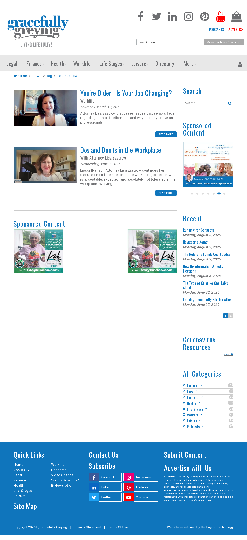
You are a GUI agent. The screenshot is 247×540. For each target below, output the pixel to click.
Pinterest (143, 487)
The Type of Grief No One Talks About (205, 285)
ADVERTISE (235, 29)
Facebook (108, 477)
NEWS (37, 76)
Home (22, 76)
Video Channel (62, 475)
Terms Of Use (118, 527)
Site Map (25, 506)
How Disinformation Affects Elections (203, 268)
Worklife (58, 465)
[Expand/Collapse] (202, 385)
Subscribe (102, 465)
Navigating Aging (195, 242)
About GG (21, 470)
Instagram (143, 477)
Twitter (106, 497)
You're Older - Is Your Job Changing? (45, 108)
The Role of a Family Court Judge (207, 254)
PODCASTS (216, 29)
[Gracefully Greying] (38, 31)
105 (230, 385)
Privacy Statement (87, 527)
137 (230, 403)
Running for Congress (198, 230)
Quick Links (29, 454)
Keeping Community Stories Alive (207, 299)
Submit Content (185, 454)
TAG (49, 76)
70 (231, 420)
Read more (166, 134)
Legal (18, 475)
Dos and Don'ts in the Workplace (45, 165)
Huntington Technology (217, 527)
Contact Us (103, 454)
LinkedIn (107, 487)
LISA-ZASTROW (68, 76)
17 (231, 414)
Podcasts (59, 470)
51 (231, 391)
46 (231, 397)
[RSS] (184, 385)
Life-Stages (23, 491)
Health (19, 485)
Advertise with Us (187, 467)
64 (231, 409)
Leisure (20, 496)
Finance (20, 480)
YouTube (142, 497)
